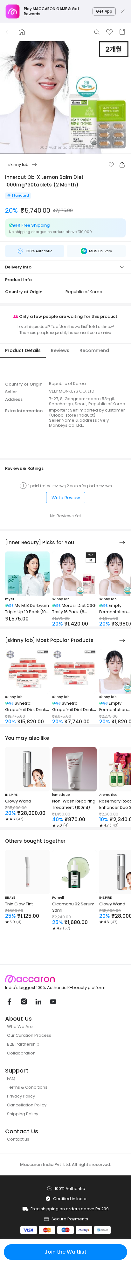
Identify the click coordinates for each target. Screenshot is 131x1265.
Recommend (94, 350)
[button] (111, 164)
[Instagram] (23, 1001)
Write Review (66, 497)
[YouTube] (53, 1001)
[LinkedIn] (38, 1001)
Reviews (60, 350)
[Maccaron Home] (65, 979)
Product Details (23, 350)
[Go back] (9, 32)
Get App (104, 11)
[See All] (122, 542)
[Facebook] (9, 1001)
